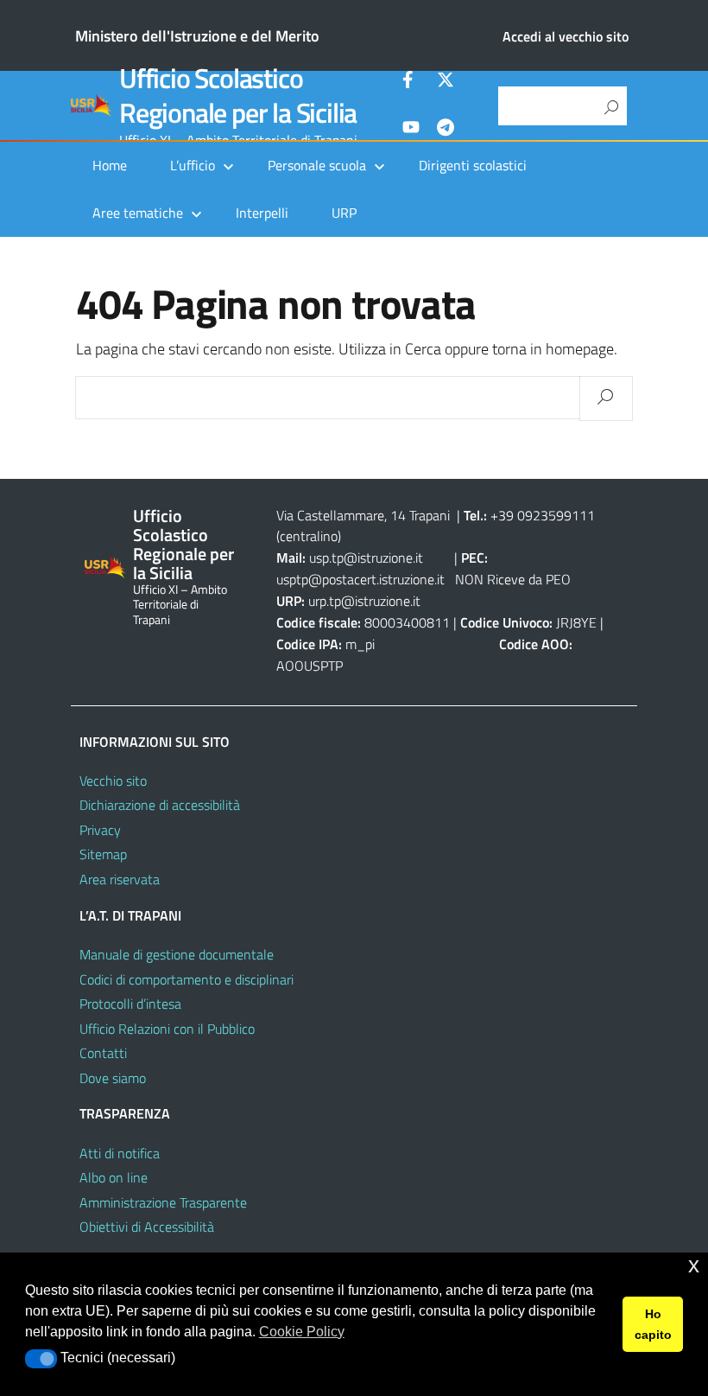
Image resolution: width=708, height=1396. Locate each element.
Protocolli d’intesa (130, 1003)
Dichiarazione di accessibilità (159, 804)
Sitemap (103, 854)
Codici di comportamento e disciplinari (186, 979)
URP (344, 212)
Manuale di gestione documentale (176, 954)
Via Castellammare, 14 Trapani (364, 515)
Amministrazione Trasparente (163, 1202)
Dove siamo (112, 1078)
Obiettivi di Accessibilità (146, 1226)
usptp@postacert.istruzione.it (360, 579)
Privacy (100, 829)
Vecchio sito (113, 780)
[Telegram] (445, 129)
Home (109, 165)
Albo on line (113, 1177)
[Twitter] (445, 82)
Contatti (103, 1052)
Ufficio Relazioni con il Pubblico (167, 1028)
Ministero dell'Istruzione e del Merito (197, 36)
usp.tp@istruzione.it (366, 557)
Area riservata (119, 879)
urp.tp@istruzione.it (364, 600)
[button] (41, 1358)
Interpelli (262, 212)
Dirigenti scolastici (473, 165)
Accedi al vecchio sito (566, 36)
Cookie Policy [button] (302, 1331)
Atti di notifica (119, 1153)
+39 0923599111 (542, 515)
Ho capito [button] (653, 1324)
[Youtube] (411, 129)
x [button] (693, 1265)
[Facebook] (411, 82)
